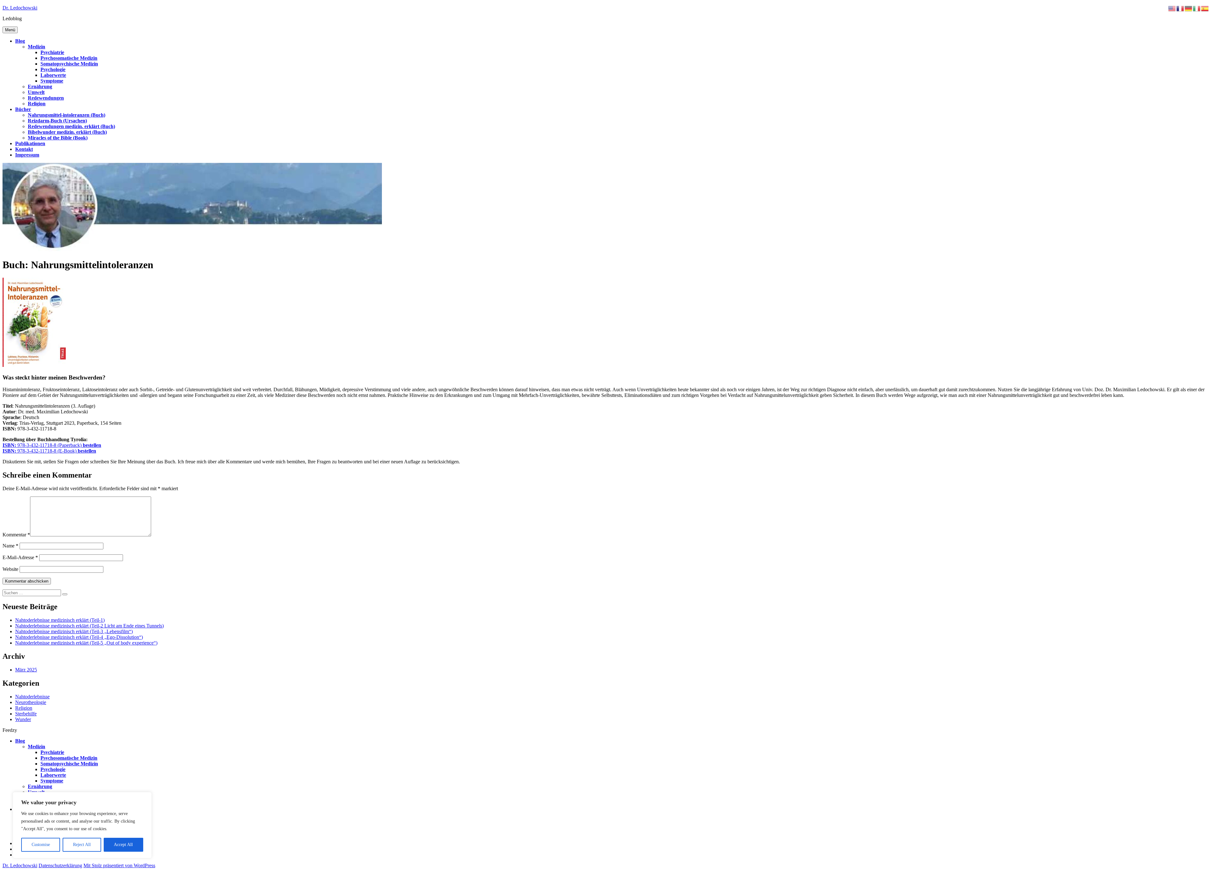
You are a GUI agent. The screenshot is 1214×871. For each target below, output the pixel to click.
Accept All (123, 844)
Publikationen (30, 143)
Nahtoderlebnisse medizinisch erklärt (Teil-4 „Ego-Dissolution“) (79, 637)
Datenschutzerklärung (60, 865)
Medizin (36, 46)
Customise (41, 844)
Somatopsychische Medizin (69, 63)
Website (10, 569)
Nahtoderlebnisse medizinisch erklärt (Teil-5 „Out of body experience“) (86, 643)
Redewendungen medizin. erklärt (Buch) (71, 126)
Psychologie (52, 69)
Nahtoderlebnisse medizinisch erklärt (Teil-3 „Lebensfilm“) (74, 631)
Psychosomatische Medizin (68, 58)
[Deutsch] (1189, 8)
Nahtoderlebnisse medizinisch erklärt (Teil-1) (60, 620)
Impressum (27, 155)
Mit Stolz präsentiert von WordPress (119, 865)
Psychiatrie (52, 52)
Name (10, 545)
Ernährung (40, 86)
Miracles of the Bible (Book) (58, 137)
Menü (10, 30)
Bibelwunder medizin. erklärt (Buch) (67, 132)
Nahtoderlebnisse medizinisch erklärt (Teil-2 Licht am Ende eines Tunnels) (89, 625)
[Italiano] (1197, 8)
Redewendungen (46, 98)
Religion (37, 103)
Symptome (51, 80)
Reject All (82, 844)
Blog (20, 41)
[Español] (1205, 8)
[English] (1172, 8)
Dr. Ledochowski (20, 7)
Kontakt (24, 149)
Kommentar (16, 534)
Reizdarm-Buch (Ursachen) (57, 120)
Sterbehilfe (26, 713)
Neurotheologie (30, 702)
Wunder (23, 719)
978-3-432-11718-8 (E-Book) (49, 451)
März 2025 (26, 669)
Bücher (23, 109)
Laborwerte (53, 75)
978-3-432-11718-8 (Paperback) (52, 445)
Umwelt (36, 92)
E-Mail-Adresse (20, 557)
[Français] (1180, 8)
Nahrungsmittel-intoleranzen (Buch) (66, 115)
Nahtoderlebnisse (32, 696)
